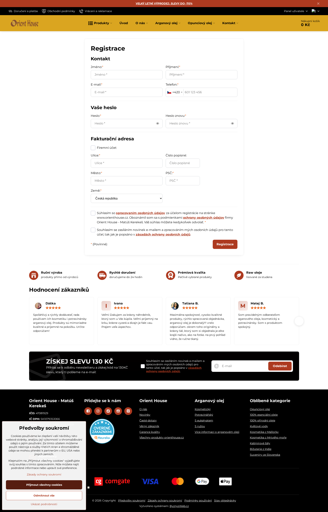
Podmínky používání (198, 500)
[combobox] (175, 92)
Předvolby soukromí (131, 500)
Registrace (225, 244)
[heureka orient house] (102, 442)
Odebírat (280, 366)
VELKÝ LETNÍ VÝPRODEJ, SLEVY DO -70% (164, 3)
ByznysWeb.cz (179, 506)
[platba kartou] (164, 481)
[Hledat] (284, 23)
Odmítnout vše (44, 495)
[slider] (53, 307)
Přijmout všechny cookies (44, 485)
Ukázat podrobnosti (44, 504)
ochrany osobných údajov (203, 217)
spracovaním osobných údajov (140, 213)
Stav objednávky (225, 500)
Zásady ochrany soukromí (165, 500)
